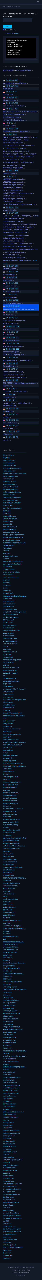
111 (13, 380)
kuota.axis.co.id (9, 888)
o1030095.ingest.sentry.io (13, 179)
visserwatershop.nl (10, 484)
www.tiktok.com (9, 705)
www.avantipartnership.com (14, 258)
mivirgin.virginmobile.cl (11, 883)
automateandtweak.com (28, 249)
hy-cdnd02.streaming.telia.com (14, 700)
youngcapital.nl (25, 360)
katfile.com (7, 731)
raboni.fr (6, 440)
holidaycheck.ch (24, 403)
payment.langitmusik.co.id (12, 867)
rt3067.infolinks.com (10, 1117)
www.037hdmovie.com (11, 848)
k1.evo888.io (7, 769)
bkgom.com (7, 280)
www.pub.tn (7, 1109)
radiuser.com (8, 1099)
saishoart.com (8, 315)
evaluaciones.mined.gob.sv (13, 1029)
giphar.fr (6, 417)
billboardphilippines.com (12, 503)
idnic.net (6, 559)
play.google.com (9, 721)
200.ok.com (7, 979)
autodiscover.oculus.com (12, 508)
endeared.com (8, 875)
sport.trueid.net (9, 1107)
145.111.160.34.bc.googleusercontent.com (19, 383)
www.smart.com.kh (10, 644)
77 (13, 170)
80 (17, 369)
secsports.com (9, 126)
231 (17, 332)
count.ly (6, 1120)
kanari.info (24, 131)
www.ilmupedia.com (10, 777)
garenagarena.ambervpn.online (14, 838)
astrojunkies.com (10, 249)
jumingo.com (8, 94)
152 (17, 337)
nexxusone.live (8, 1157)
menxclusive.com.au (28, 224)
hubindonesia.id (9, 833)
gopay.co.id (7, 524)
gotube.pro (7, 1242)
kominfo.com (8, 854)
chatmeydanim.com (10, 556)
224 (17, 326)
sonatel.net (7, 880)
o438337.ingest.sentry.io (13, 190)
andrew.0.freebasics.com (12, 468)
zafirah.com (7, 910)
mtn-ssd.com (8, 697)
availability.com (9, 915)
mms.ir (5, 753)
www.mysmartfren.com (11, 819)
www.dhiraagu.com (10, 641)
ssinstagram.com (9, 1136)
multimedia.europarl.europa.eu (14, 543)
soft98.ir (6, 1221)
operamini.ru (7, 958)
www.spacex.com (9, 465)
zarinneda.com (8, 620)
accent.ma (7, 1237)
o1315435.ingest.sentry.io (13, 185)
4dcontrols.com (21, 232)
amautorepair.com (10, 244)
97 (13, 312)
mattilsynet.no (8, 89)
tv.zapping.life (8, 593)
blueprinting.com (9, 455)
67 (13, 97)
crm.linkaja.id (8, 686)
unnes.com (7, 1075)
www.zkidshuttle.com (11, 739)
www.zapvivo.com (10, 638)
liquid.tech (7, 1258)
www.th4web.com (9, 795)
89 (13, 277)
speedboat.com (9, 495)
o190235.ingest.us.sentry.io (14, 199)
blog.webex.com (9, 601)
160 (10, 80)
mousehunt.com (9, 1200)
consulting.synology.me (11, 1077)
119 (13, 400)
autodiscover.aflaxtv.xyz (12, 729)
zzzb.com (6, 779)
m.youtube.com (9, 628)
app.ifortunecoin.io (10, 652)
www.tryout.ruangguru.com (13, 537)
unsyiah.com (7, 1128)
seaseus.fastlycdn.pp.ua (12, 1231)
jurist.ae (6, 216)
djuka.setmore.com (29, 112)
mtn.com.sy (7, 835)
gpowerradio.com (9, 678)
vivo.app (6, 1064)
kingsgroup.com (9, 460)
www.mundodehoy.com (11, 920)
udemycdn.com (8, 569)
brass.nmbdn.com (10, 423)
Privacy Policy (16, 1270)
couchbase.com (9, 1144)
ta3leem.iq (7, 806)
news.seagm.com (9, 471)
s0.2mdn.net (7, 976)
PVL (24, 1275)
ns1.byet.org (7, 992)
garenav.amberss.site (11, 841)
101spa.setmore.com (11, 112)
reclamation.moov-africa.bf (13, 809)
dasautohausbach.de (10, 822)
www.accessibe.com (10, 947)
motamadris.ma (9, 1181)
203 (16, 213)
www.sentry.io (8, 329)
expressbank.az (9, 1072)
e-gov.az (6, 580)
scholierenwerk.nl (10, 360)
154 (16, 207)
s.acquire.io (7, 851)
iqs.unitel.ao (7, 567)
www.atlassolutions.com (12, 1189)
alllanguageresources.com (13, 241)
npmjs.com (7, 654)
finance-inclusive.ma (10, 793)
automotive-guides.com (14, 252)
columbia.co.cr (8, 707)
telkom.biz (7, 1253)
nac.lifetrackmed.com (11, 1093)
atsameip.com (8, 1176)
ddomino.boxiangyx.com (12, 660)
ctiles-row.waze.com (10, 1061)
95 (14, 306)
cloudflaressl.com (9, 1043)
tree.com (6, 790)
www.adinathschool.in (11, 843)
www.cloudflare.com (10, 803)
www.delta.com (9, 479)
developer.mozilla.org (11, 532)
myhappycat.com (9, 481)
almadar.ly (7, 590)
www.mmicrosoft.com (11, 1130)
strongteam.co (8, 1122)
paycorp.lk (7, 737)
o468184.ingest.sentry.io (13, 196)
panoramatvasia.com (11, 1019)
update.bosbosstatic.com (13, 372)
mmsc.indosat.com (10, 952)
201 (18, 306)
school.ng (6, 923)
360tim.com (8, 232)
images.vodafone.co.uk (11, 1027)
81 (13, 176)
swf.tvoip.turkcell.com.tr (12, 492)
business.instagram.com (12, 734)
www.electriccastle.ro (11, 1213)
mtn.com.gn (7, 1149)
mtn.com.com (8, 1021)
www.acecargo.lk (9, 1146)
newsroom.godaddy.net (12, 782)
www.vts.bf (7, 1224)
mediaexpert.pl (8, 912)
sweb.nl (6, 551)
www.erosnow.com (23, 70)
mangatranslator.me (10, 944)
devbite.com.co (9, 870)
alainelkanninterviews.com (13, 238)
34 (7, 80)
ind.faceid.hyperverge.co (12, 926)
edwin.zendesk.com (10, 899)
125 (13, 414)
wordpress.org (8, 1210)
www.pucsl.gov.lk (9, 1040)
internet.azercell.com (11, 1000)
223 (16, 80)
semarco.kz (7, 955)
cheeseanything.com (11, 352)
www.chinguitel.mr (10, 670)
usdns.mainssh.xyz (10, 814)
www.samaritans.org (10, 936)
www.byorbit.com (9, 811)
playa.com (7, 684)
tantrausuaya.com (9, 529)
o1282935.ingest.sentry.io (13, 182)
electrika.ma (7, 971)
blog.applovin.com (10, 286)
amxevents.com (26, 244)
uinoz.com (7, 391)
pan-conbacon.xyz (10, 859)
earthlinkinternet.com (11, 668)
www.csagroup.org (10, 987)
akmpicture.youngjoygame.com (14, 1056)
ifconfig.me (7, 386)
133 (16, 289)
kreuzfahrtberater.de (11, 292)
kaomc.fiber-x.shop (10, 1090)
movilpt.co (7, 585)
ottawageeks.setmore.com (13, 114)
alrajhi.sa (6, 511)
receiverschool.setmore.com (14, 120)
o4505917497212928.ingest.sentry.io (17, 193)
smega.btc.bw (8, 724)
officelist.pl (7, 434)
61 (16, 414)
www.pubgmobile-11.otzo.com (14, 689)
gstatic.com (7, 747)
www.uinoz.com (20, 391)
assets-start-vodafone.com (13, 561)
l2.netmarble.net (9, 1080)
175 (16, 318)
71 (13, 109)
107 (13, 343)
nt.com (5, 646)
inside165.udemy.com (11, 1088)
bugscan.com (8, 1125)
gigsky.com (7, 1101)
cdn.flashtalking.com (10, 617)
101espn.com (8, 702)
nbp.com (6, 583)
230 (16, 128)
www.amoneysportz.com (12, 982)
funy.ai (35, 216)
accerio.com (8, 235)
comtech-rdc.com (9, 1104)
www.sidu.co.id (8, 894)
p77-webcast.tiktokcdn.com (13, 1112)
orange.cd (7, 995)
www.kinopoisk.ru (9, 1245)
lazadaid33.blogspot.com (12, 713)
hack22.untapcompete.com (13, 1247)
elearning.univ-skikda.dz (12, 1216)
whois (16, 33)
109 (13, 357)
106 (13, 337)
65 (13, 92)
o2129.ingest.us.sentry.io (13, 202)
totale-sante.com (9, 1032)
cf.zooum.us (7, 1255)
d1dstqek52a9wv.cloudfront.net (14, 989)
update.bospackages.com (13, 374)
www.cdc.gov (8, 521)
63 (16, 134)
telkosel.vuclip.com (10, 801)
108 (13, 349)
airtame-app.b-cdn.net (11, 1133)
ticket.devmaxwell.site (11, 968)
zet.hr (5, 896)
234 (16, 266)
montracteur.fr (8, 335)
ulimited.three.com (10, 1152)
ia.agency (15, 216)
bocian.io (6, 1173)
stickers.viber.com (10, 1186)
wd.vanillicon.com (9, 1059)
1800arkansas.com (10, 131)
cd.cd (31, 227)
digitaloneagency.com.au (13, 221)
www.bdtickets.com (10, 950)
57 (16, 277)
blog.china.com (8, 662)
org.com (6, 1154)
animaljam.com (9, 397)
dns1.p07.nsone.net (10, 527)
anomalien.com (9, 246)
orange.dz (7, 891)
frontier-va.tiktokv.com (11, 630)
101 (17, 363)
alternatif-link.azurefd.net (12, 745)
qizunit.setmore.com (11, 117)
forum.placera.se (9, 366)
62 (13, 86)
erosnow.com (9, 33)
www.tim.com (8, 1035)
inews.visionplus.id (10, 862)
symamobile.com (9, 516)
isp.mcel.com (8, 997)
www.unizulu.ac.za (10, 1170)
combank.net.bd (9, 1141)
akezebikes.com (21, 235)
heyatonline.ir (8, 657)
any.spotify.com (9, 274)
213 (16, 109)
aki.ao (5, 588)
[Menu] (38, 2)
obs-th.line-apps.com (11, 577)
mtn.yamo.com (8, 1178)
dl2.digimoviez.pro (10, 798)
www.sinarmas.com (10, 886)
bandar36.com (8, 1008)
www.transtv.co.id (9, 1037)
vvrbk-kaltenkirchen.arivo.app (14, 83)
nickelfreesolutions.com (12, 497)
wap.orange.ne (8, 633)
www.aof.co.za (8, 692)
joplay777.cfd (8, 622)
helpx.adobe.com (9, 1114)
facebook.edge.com (10, 489)
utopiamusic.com (10, 269)
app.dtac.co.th (8, 864)
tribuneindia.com (9, 100)
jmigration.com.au (10, 224)
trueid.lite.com (8, 856)
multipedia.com (8, 636)
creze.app (6, 774)
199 (16, 271)
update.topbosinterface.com (14, 377)
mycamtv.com (8, 694)
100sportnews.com (20, 230)
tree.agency (26, 216)
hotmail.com (7, 548)
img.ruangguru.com (10, 145)
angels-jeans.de (9, 210)
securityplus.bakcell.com (12, 564)
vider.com (6, 931)
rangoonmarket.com (10, 785)
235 (16, 283)
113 (13, 389)
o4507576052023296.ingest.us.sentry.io (19, 204)
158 (16, 103)
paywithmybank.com (10, 1165)
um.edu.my (7, 984)
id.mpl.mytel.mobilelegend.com (14, 612)
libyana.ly (6, 710)
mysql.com (7, 817)
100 (16, 300)
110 (13, 369)
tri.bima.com (7, 872)
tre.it (5, 676)
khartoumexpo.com (10, 519)
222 (17, 349)
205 (17, 431)
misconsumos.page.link (11, 1085)
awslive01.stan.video (10, 755)
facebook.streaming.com (12, 1218)
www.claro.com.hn (10, 1083)
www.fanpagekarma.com (13, 346)
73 (13, 123)
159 (17, 426)
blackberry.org (8, 1197)
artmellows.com (23, 246)
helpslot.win (7, 1048)
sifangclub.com (8, 1016)
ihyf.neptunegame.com (12, 303)
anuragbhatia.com (9, 1234)
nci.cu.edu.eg (8, 1024)
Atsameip (17, 6)
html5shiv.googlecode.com (13, 763)
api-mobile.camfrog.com (12, 1229)
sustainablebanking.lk (11, 681)
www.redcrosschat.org (11, 540)
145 (16, 380)
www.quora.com (9, 604)
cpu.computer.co (9, 1226)
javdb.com (7, 513)
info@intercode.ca (23, 1272)
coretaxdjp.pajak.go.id (11, 830)
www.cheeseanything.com (13, 355)
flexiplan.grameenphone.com (13, 535)
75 (13, 134)
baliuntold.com (25, 260)
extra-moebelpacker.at (14, 218)
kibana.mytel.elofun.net (11, 1013)
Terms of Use (26, 1270)
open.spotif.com (9, 1005)
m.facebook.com (9, 1168)
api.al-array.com (9, 297)
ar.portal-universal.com (11, 572)
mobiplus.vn (7, 1138)
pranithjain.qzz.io (9, 1003)
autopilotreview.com (11, 255)
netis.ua (6, 1053)
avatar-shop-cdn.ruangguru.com (16, 137)
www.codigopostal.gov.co (12, 1160)
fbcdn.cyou (7, 1250)
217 (16, 97)
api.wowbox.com (9, 1096)
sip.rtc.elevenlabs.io (10, 614)
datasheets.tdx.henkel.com (14, 106)
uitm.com (6, 1208)
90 (13, 289)
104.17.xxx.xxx (8, 904)
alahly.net (6, 553)
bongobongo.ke (9, 966)
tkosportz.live (8, 758)
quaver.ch (7, 230)
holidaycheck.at (9, 403)
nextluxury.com (8, 545)
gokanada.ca (22, 227)
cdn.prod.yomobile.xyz (11, 1194)
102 (13, 332)
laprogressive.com (10, 1239)
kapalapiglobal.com (10, 1011)
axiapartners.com (10, 260)
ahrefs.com (7, 1045)
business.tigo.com (9, 625)
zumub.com (7, 598)
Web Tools (10, 6)
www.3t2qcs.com (10, 428)
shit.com (6, 1069)
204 (17, 343)
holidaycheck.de (9, 406)
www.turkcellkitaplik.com (12, 1184)
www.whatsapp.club (10, 487)
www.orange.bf (8, 771)
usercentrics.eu (9, 173)
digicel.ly (6, 918)
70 (13, 103)
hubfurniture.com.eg (10, 825)
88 (13, 271)
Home (4, 6)
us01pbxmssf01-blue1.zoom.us (14, 846)
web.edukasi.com (9, 907)
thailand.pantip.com (10, 476)
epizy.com (7, 649)
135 (13, 437)
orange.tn (6, 1162)
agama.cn (6, 960)
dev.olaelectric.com (10, 673)
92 (16, 92)
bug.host (6, 458)
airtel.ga (6, 665)
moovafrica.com (9, 1192)
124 (13, 409)
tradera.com (8, 411)
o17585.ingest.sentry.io (12, 188)
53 (17, 389)
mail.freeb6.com (9, 463)
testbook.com (8, 575)
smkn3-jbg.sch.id (9, 761)
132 (13, 431)
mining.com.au (9, 227)
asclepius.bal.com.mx (11, 1202)
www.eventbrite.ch (10, 787)
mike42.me (7, 902)
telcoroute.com (8, 1205)
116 (13, 394)
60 (13, 80)
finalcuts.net (7, 505)
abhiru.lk (6, 827)
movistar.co (7, 726)
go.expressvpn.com (11, 340)
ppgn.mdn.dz (8, 750)
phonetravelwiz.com (10, 500)
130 (16, 170)
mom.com (6, 934)
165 (16, 86)
